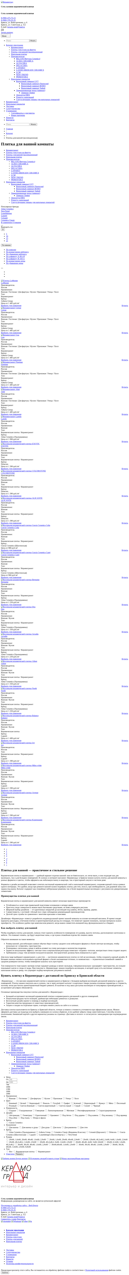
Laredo (4, 419)
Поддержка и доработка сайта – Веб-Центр (19, 1205)
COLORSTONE (8, 473)
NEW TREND (22, 75)
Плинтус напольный (25, 97)
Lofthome (5, 283)
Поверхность (11, 1108)
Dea (2, 609)
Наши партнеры (18, 115)
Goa (2, 337)
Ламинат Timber (28, 93)
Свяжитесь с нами (9, 1219)
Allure (3, 663)
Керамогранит (17, 47)
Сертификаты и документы (23, 113)
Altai (3, 392)
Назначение (11, 1125)
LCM (18, 72)
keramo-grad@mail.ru (16, 27)
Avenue (4, 795)
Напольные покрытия (20, 79)
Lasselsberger (6, 213)
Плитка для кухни (14, 1237)
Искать (33, 41)
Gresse (3, 310)
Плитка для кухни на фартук (23, 50)
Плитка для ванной (14, 1239)
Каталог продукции (14, 45)
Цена (8, 1077)
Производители (18, 56)
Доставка (10, 106)
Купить (125, 305)
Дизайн (9, 1113)
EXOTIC (5, 446)
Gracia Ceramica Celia (10, 527)
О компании (11, 111)
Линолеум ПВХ (23, 95)
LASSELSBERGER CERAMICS (30, 70)
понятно (5, 1273)
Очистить (10, 1154)
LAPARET (20, 68)
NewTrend (5, 211)
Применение (11, 1096)
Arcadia (4, 636)
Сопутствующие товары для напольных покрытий (38, 99)
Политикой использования (96, 1270)
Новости (9, 118)
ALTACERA (21, 63)
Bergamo (4, 582)
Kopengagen (6, 822)
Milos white (5, 768)
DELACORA (21, 65)
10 (7, 236)
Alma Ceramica (7, 209)
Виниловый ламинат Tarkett (33, 88)
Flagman (4, 364)
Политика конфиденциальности (20, 1264)
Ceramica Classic (8, 220)
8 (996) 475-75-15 (8, 18)
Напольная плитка (19, 54)
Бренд (8, 1120)
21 (3, 229)
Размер (9, 1137)
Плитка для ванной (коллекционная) (27, 52)
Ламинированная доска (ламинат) (30, 90)
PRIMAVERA (22, 77)
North (3, 691)
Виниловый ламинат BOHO (33, 86)
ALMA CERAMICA (24, 61)
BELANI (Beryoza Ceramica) (28, 59)
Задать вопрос (7, 32)
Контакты (10, 120)
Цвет (8, 1101)
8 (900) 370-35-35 (8, 20)
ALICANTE (6, 500)
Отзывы (9, 1261)
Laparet (4, 216)
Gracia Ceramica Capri (10, 555)
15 (7, 238)
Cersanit (4, 218)
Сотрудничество (13, 108)
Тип (8, 1149)
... (7, 858)
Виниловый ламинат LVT (27, 81)
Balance (4, 718)
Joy (2, 745)
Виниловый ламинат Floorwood (35, 84)
